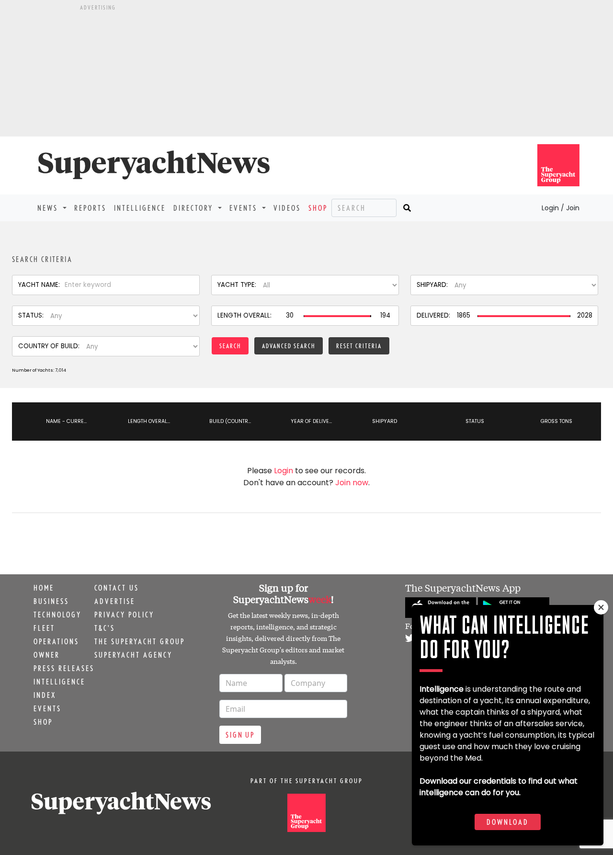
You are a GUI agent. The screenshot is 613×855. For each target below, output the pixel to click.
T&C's (104, 628)
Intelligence (140, 208)
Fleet (44, 628)
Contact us (116, 587)
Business (51, 601)
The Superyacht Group (139, 641)
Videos (287, 208)
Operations (56, 641)
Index (45, 695)
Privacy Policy (124, 614)
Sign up (240, 734)
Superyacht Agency (133, 654)
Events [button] (244, 208)
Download (508, 822)
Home (44, 587)
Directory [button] (194, 208)
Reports (90, 208)
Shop (318, 208)
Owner (47, 654)
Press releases (64, 668)
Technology (57, 614)
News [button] (49, 208)
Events (47, 708)
